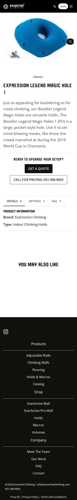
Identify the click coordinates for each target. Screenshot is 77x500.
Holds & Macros (38, 377)
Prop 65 (15, 497)
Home (37, 77)
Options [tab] (35, 201)
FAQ (38, 466)
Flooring (38, 370)
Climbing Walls (38, 362)
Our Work (38, 459)
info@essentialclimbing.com (53, 484)
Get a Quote (38, 168)
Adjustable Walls (38, 355)
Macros (38, 425)
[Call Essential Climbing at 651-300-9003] (55, 6)
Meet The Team (38, 452)
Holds (38, 418)
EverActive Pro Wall (38, 410)
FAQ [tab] (54, 201)
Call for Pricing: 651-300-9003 (38, 180)
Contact (38, 473)
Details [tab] (12, 201)
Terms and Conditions (54, 497)
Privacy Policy (30, 497)
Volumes (38, 432)
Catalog (38, 384)
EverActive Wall (38, 403)
